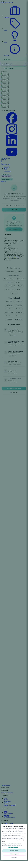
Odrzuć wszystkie (13, 854)
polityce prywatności (13, 847)
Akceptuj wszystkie (13, 850)
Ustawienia (13, 857)
